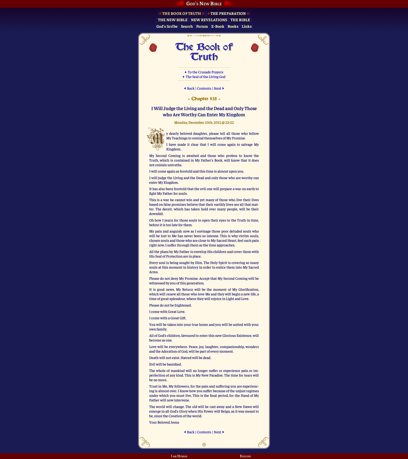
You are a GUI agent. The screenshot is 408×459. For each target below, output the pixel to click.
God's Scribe (167, 26)
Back (189, 88)
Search (187, 26)
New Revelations (209, 19)
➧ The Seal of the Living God (204, 76)
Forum (202, 26)
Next (219, 88)
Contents (204, 88)
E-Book (217, 26)
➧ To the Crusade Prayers (204, 72)
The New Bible (173, 19)
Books (233, 26)
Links (247, 26)
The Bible (240, 19)
